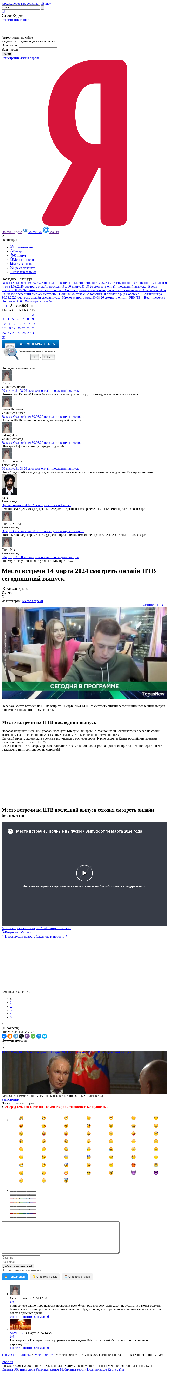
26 (13, 333)
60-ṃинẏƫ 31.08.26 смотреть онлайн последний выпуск (40, 390)
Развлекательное (47, 1369)
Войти (24, 19)
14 (24, 324)
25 (9, 333)
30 (33, 333)
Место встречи (32, 601)
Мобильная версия (73, 1369)
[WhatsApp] (33, 1036)
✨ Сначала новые (45, 1276)
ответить (16, 1316)
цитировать (31, 1316)
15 (29, 324)
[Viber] (27, 1036)
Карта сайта (116, 1369)
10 (4, 324)
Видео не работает (18, 932)
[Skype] (44, 1036)
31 (4, 337)
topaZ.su (7, 1362)
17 (4, 328)
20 (19, 328)
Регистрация (10, 19)
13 (19, 324)
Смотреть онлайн (155, 604)
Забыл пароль (29, 58)
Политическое (97, 1369)
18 (9, 328)
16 (33, 324)
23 (33, 328)
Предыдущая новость (20, 936)
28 (24, 333)
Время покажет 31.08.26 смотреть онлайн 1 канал (36, 505)
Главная (7, 1369)
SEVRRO (16, 1333)
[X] (21, 1036)
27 (19, 333)
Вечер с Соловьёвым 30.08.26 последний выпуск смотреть (43, 416)
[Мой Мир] (38, 1036)
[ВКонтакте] (4, 1036)
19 (13, 328)
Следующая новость (50, 936)
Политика (24, 1354)
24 (4, 333)
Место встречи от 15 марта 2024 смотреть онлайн (36, 928)
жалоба (45, 1316)
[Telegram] (15, 1036)
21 (24, 328)
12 (13, 324)
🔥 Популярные (15, 1276)
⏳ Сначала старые (77, 1276)
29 (29, 333)
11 (9, 324)
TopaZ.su (8, 1354)
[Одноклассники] (9, 1036)
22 (29, 328)
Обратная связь (24, 1369)
